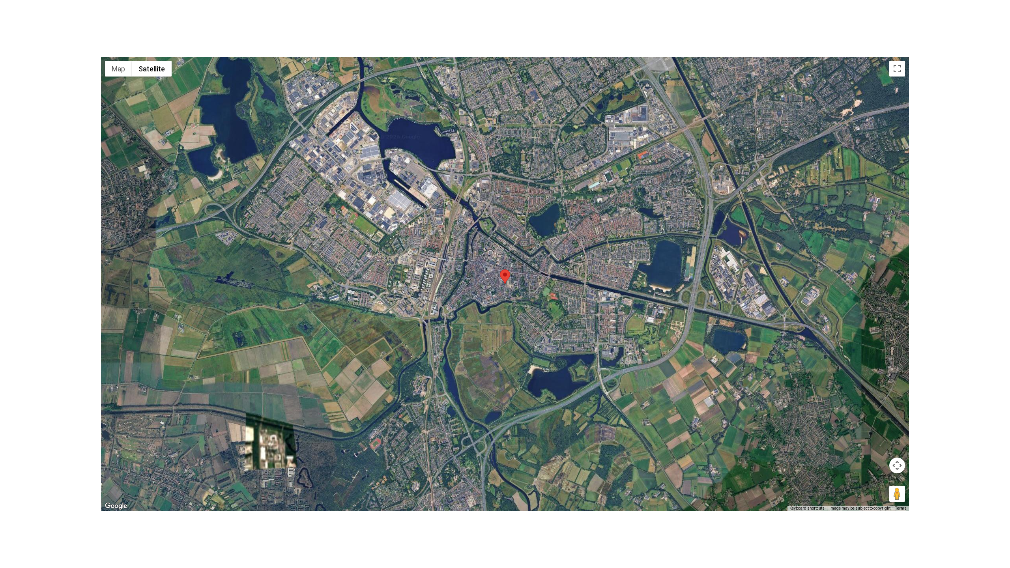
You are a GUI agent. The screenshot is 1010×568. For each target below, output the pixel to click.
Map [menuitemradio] (118, 69)
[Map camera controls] (897, 465)
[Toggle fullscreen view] (897, 69)
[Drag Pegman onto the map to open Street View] (897, 494)
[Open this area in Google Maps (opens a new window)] (116, 506)
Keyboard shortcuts (807, 508)
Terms (901, 508)
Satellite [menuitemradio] (151, 69)
